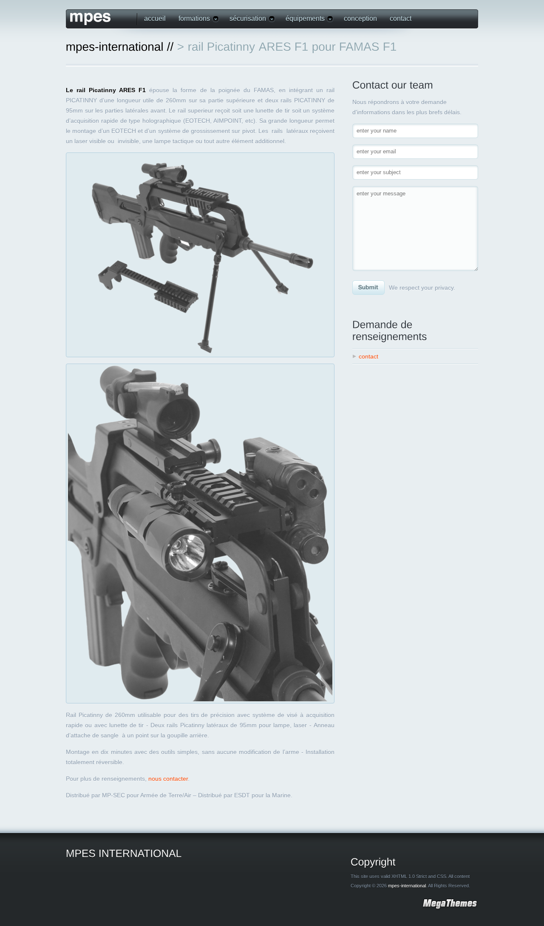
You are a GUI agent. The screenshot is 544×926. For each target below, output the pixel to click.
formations (191, 19)
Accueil (155, 18)
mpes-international (407, 885)
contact (400, 18)
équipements (302, 19)
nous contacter (168, 778)
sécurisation (244, 19)
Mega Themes (450, 905)
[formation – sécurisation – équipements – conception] (99, 18)
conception (360, 18)
